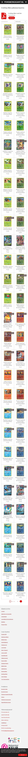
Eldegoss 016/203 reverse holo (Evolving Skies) (20, 287)
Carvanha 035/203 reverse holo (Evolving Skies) (20, 594)
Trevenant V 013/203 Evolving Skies (7, 249)
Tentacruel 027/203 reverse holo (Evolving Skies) (20, 479)
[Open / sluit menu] (2, 2)
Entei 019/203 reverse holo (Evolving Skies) (8, 344)
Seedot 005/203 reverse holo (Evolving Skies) (20, 114)
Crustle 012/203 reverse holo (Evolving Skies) (20, 229)
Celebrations (4, 668)
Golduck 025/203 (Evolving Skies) (7, 440)
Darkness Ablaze (4, 637)
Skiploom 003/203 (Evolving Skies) (8, 75)
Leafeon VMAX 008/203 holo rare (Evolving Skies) (20, 152)
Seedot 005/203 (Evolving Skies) (7, 113)
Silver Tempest (4, 650)
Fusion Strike (4, 660)
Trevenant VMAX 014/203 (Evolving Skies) (20, 249)
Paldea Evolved (4, 658)
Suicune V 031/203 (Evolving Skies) (20, 516)
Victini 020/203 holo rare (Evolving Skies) (20, 344)
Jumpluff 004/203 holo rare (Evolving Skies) (8, 95)
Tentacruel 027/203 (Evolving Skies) (8, 478)
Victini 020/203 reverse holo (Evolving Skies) (8, 364)
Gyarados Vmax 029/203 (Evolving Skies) (20, 498)
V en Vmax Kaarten (5, 679)
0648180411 (3, 722)
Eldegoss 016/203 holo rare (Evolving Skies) (8, 287)
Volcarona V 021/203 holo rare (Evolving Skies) (20, 364)
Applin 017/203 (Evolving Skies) (8, 305)
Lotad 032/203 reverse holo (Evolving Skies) (20, 536)
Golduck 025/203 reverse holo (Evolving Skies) (20, 441)
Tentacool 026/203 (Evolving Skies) (8, 459)
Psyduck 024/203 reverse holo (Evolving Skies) (20, 421)
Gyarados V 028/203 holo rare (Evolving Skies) (7, 498)
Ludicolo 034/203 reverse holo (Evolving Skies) (20, 575)
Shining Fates (4, 671)
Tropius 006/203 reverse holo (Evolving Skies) (20, 133)
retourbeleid (4, 616)
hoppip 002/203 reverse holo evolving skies (20, 57)
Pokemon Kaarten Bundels (6, 694)
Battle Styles (4, 666)
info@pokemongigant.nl (9, 730)
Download (11, 17)
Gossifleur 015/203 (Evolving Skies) (8, 267)
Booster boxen (4, 691)
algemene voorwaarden (6, 614)
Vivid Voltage (4, 676)
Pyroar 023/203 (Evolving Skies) (8, 401)
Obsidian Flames (4, 663)
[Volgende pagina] (21, 601)
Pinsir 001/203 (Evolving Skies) (8, 36)
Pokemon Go (4, 645)
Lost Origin (3, 647)
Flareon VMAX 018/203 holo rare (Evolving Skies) (7, 325)
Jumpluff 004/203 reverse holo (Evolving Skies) (20, 95)
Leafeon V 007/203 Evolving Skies (8, 151)
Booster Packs (4, 689)
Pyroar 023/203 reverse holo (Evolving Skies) (20, 402)
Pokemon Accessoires (6, 699)
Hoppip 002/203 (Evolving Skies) (7, 56)
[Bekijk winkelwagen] (25, 2)
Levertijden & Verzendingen (7, 619)
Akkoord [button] (22, 755)
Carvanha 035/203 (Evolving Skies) (8, 593)
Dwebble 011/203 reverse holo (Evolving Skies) (20, 210)
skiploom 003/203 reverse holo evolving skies (20, 76)
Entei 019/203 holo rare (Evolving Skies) (20, 325)
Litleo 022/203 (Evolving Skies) (8, 382)
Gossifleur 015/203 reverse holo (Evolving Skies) (20, 268)
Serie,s (2, 697)
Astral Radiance (4, 642)
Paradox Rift (3, 634)
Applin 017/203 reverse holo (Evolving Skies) (20, 306)
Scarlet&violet (4, 655)
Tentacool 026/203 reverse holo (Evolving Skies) (20, 460)
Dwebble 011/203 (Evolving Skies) (7, 209)
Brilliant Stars (4, 639)
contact (2, 611)
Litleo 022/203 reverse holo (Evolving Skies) (20, 383)
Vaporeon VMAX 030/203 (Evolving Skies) (8, 517)
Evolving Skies (4, 674)
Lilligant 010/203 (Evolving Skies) (7, 190)
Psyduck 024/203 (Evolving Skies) (7, 420)
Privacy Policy (4, 624)
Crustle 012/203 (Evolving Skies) (8, 228)
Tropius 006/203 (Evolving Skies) (7, 132)
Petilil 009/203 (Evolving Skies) (8, 171)
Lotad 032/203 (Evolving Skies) (8, 535)
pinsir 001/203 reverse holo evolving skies (20, 37)
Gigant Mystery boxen (6, 702)
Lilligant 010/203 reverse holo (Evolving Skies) (20, 191)
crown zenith (4, 652)
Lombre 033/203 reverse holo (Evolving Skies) (20, 556)
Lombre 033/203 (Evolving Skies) (7, 555)
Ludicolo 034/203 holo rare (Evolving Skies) (8, 575)
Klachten (3, 622)
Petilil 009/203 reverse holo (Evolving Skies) (20, 172)
